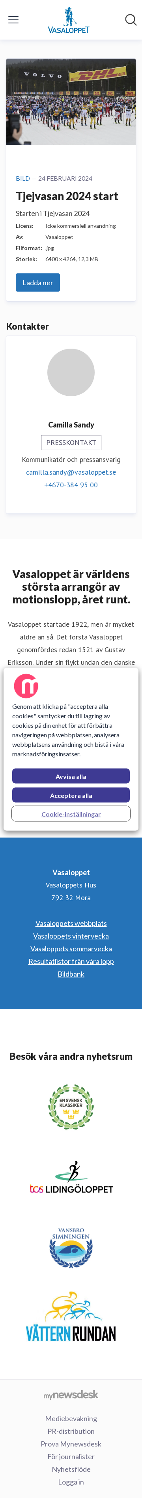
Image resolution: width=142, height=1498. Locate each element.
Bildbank (71, 973)
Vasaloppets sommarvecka (71, 948)
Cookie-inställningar (71, 813)
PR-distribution (71, 1431)
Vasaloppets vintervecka (71, 935)
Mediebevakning (71, 1418)
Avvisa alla (71, 776)
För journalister (71, 1456)
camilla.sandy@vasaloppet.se (71, 472)
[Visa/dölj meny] (13, 20)
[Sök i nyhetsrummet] (131, 19)
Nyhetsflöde (71, 1469)
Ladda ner (37, 282)
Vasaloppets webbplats (71, 923)
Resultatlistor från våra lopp (71, 961)
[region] (71, 749)
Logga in (71, 1481)
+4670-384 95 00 (71, 484)
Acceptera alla (71, 795)
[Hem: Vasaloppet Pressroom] (68, 20)
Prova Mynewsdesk (71, 1443)
